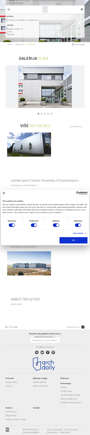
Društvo (8, 408)
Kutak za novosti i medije (15, 419)
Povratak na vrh (73, 327)
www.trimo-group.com (43, 336)
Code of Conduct (70, 429)
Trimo (9, 44)
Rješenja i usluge (40, 378)
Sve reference (76, 126)
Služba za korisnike (40, 386)
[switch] (34, 225)
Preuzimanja (65, 383)
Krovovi (8, 386)
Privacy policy (52, 432)
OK (73, 240)
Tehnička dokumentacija (70, 395)
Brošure (63, 387)
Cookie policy (64, 432)
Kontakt (36, 408)
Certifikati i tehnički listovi (70, 402)
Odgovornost (10, 415)
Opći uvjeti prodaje (54, 429)
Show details (78, 233)
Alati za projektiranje (68, 398)
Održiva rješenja (39, 382)
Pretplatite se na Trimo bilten (44, 340)
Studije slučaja (66, 391)
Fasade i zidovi (11, 382)
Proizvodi (9, 378)
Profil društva (10, 411)
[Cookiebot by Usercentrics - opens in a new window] (77, 193)
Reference (19, 44)
